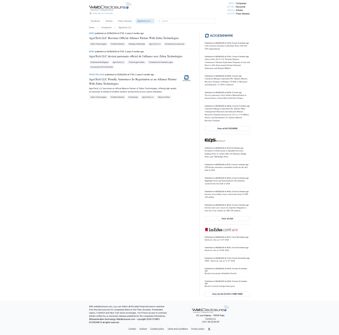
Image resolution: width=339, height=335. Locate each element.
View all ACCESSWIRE (227, 128)
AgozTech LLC (155, 44)
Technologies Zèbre (136, 62)
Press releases (243, 13)
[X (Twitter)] (209, 329)
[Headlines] (110, 6)
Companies (241, 3)
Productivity (133, 97)
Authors (143, 328)
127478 (231, 13)
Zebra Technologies (98, 44)
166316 (231, 10)
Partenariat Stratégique (99, 62)
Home (91, 27)
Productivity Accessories (174, 44)
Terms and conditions (177, 328)
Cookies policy (157, 328)
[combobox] (186, 21)
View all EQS (227, 218)
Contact (132, 328)
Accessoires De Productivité (102, 67)
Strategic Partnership (137, 44)
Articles (239, 10)
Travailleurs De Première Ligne (161, 62)
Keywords (240, 6)
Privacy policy (198, 328)
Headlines (95, 21)
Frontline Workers (117, 44)
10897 (231, 3)
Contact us (210, 318)
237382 (231, 6)
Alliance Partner (164, 97)
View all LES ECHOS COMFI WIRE (227, 294)
